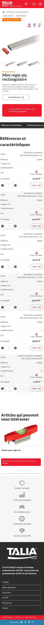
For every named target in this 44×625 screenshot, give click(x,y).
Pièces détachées (9, 587)
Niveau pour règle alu (11, 450)
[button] (39, 63)
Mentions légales (7, 617)
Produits (5, 582)
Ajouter (34, 185)
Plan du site (18, 617)
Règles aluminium (8, 16)
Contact (5, 608)
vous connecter (22, 111)
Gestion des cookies (30, 617)
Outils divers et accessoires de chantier (17, 12)
